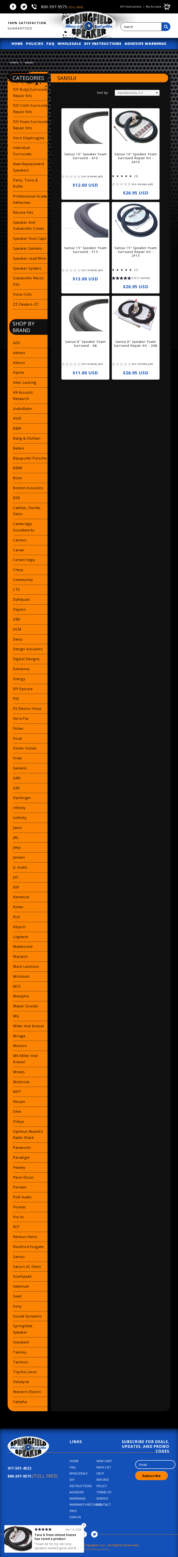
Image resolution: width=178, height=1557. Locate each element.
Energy (19, 679)
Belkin (18, 448)
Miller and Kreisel (28, 1026)
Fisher (18, 728)
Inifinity (19, 817)
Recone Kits (23, 212)
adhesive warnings (145, 43)
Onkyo (18, 1121)
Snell (17, 1296)
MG (16, 1016)
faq (50, 43)
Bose (17, 478)
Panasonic (22, 1147)
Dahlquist (21, 599)
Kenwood (21, 897)
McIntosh (21, 976)
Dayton (19, 609)
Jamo (17, 827)
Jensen (19, 857)
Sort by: (102, 93)
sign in (75, 1517)
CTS (16, 589)
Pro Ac (18, 1217)
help (100, 1473)
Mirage (19, 1036)
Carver (19, 550)
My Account (154, 7)
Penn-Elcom (23, 1177)
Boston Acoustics (28, 488)
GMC (17, 778)
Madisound (22, 946)
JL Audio (20, 867)
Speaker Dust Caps (29, 238)
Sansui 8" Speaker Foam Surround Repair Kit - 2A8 (135, 343)
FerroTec (21, 718)
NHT (17, 1091)
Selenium (21, 1286)
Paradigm (21, 1157)
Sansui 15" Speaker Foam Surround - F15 (85, 250)
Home (14, 62)
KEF (16, 887)
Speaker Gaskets (27, 248)
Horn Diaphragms (28, 138)
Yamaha (20, 1401)
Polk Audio (22, 1197)
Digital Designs (26, 659)
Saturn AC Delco (27, 1266)
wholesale (69, 43)
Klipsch (19, 926)
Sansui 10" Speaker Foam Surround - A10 (85, 156)
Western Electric (27, 1391)
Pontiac (19, 1207)
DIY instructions (131, 7)
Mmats (19, 1072)
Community (23, 579)
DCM (17, 629)
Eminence (21, 669)
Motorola (21, 1082)
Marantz (20, 956)
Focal (17, 738)
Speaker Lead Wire (29, 258)
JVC (16, 877)
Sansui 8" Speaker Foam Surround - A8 (85, 343)
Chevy (18, 569)
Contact (103, 1504)
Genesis (20, 768)
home (17, 43)
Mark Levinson (26, 966)
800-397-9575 (62, 6)
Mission (20, 1045)
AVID (17, 418)
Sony (17, 1306)
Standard (21, 1342)
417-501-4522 (19, 1468)
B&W (17, 428)
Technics (20, 1362)
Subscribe (151, 1475)
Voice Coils (22, 294)
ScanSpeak (22, 1276)
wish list (103, 1467)
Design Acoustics (28, 649)
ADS (16, 342)
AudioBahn (22, 408)
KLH (16, 916)
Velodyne (21, 1381)
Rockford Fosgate (28, 1246)
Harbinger (22, 797)
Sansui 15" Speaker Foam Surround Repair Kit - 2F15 (135, 251)
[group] (82, 177)
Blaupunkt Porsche (29, 458)
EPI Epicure (23, 688)
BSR (16, 497)
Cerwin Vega (24, 559)
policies (34, 43)
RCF (16, 1226)
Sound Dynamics (27, 1316)
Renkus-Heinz (25, 1236)
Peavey (19, 1167)
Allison (19, 362)
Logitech (20, 936)
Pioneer (20, 1187)
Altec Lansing (24, 382)
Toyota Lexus (25, 1371)
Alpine (18, 372)
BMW (17, 468)
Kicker (18, 907)
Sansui (19, 1256)
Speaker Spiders (27, 268)
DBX (16, 619)
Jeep (17, 847)
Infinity (19, 807)
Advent (19, 352)
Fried (17, 758)
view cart (104, 1461)
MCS (17, 986)
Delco (18, 639)
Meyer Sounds (25, 1006)
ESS (16, 698)
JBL (16, 837)
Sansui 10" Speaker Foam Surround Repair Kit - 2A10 (135, 158)
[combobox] (141, 26)
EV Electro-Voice (27, 708)
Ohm (17, 1111)
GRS (16, 788)
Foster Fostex (25, 748)
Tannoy (19, 1352)
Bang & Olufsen (26, 438)
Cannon (20, 540)
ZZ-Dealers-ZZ (26, 304)
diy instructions (103, 43)
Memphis (21, 996)
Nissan (19, 1101)
